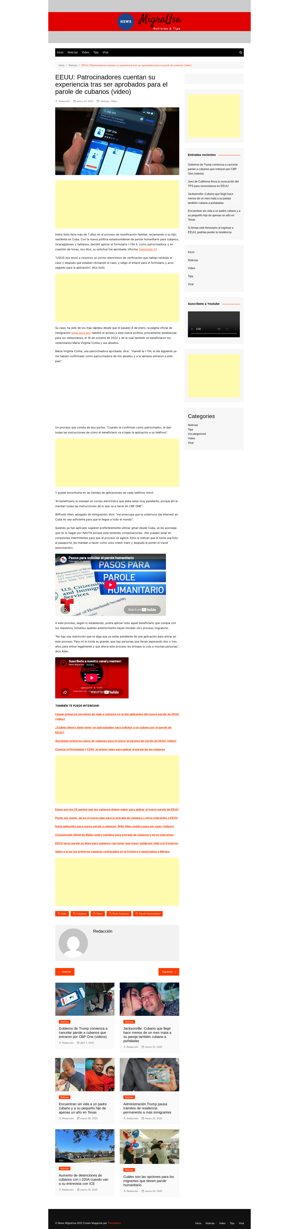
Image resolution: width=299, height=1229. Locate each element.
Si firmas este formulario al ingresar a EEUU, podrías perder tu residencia (210, 230)
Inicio (60, 52)
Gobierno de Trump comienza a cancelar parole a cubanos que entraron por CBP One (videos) (83, 1033)
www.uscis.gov (81, 333)
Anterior (66, 971)
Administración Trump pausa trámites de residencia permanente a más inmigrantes (147, 1108)
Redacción (64, 101)
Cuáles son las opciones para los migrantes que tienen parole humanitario (148, 1181)
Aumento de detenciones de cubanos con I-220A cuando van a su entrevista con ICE (83, 1179)
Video (85, 52)
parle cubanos (120, 913)
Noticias (73, 52)
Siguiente (167, 971)
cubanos (81, 913)
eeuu (99, 913)
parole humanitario (149, 913)
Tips (95, 52)
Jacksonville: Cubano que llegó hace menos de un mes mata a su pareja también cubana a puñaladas (210, 198)
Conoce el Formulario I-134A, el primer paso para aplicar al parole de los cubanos (110, 749)
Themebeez (114, 1223)
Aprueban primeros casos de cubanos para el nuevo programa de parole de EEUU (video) (115, 741)
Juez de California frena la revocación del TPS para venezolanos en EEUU (213, 183)
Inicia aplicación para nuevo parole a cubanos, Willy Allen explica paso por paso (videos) (114, 826)
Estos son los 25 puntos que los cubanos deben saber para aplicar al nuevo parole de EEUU (117, 809)
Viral (105, 52)
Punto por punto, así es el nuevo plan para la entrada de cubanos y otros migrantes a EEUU (116, 818)
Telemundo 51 (148, 249)
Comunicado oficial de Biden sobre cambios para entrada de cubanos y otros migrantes (114, 834)
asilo (63, 913)
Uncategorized (197, 433)
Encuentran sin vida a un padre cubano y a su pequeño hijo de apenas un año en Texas (83, 1108)
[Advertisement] (117, 204)
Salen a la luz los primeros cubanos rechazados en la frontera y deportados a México (112, 851)
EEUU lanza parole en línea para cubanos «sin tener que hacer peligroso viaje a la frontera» (116, 843)
